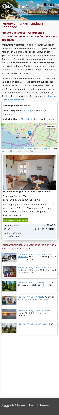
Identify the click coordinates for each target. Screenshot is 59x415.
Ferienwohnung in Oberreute (32, 324)
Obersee (5, 151)
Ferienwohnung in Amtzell (30, 297)
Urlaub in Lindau (10, 69)
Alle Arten (26, 119)
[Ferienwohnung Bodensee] (15, 16)
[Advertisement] (29, 366)
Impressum (44, 405)
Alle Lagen (28, 110)
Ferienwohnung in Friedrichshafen (34, 310)
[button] (29, 133)
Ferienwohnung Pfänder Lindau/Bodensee (27, 191)
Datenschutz (6, 407)
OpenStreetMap (41, 148)
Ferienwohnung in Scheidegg (32, 282)
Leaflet (29, 148)
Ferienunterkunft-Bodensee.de (15, 405)
